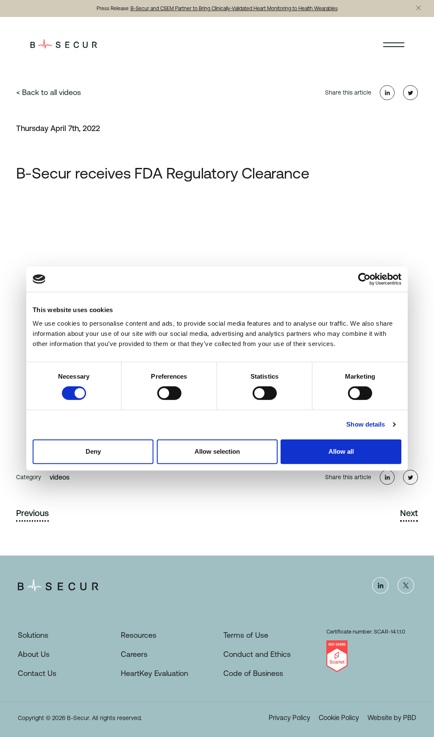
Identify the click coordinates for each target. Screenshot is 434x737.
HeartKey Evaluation (154, 673)
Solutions (33, 635)
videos (60, 477)
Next (409, 513)
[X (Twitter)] (405, 585)
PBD (409, 717)
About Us (34, 654)
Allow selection (217, 451)
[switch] (169, 393)
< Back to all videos (48, 92)
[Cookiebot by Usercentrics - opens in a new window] (364, 279)
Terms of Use (245, 635)
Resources (138, 635)
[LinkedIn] (380, 585)
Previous (32, 513)
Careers (134, 654)
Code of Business (253, 673)
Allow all (341, 451)
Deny (93, 451)
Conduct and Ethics (257, 654)
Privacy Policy (289, 717)
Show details (365, 424)
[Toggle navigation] (393, 44)
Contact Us (37, 673)
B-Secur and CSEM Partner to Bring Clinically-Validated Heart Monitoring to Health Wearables (234, 8)
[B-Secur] (72, 44)
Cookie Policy (339, 717)
